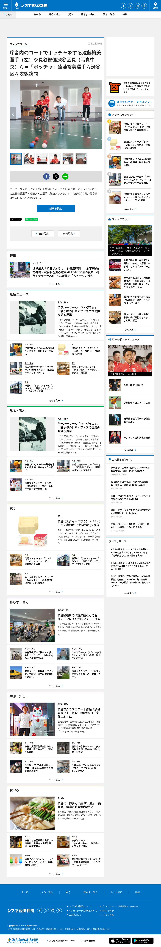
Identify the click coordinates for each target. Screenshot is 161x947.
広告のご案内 (75, 914)
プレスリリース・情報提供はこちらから (119, 906)
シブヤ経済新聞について (80, 906)
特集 (125, 14)
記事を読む (56, 208)
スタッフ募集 (107, 914)
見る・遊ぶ (55, 14)
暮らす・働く (88, 14)
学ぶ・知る (109, 14)
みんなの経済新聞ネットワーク (22, 940)
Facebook (123, 6)
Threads (144, 6)
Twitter (130, 6)
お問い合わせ (107, 910)
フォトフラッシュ (20, 44)
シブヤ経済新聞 (30, 5)
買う (70, 14)
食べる (37, 14)
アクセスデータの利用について (83, 910)
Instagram (137, 6)
